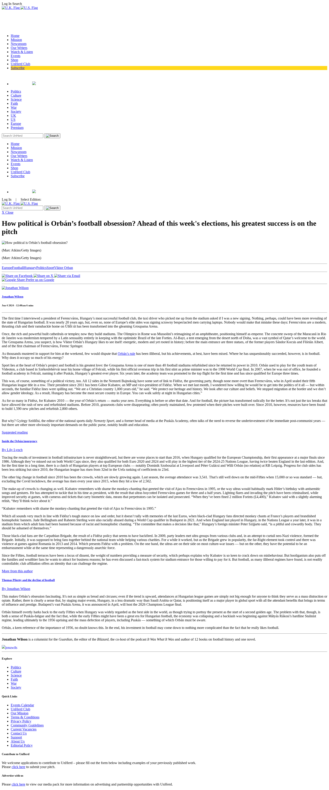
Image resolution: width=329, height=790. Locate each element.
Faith (14, 103)
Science (16, 99)
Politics (16, 91)
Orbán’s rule (126, 354)
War (14, 107)
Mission (16, 40)
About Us (18, 741)
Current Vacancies (23, 729)
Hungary (30, 268)
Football (18, 268)
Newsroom (18, 44)
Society (16, 111)
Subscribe (18, 68)
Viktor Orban (63, 268)
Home (15, 36)
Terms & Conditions (25, 717)
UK (13, 115)
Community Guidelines (27, 725)
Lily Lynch (12, 450)
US (13, 119)
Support (16, 737)
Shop (14, 60)
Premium (17, 128)
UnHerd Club (20, 64)
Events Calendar (22, 705)
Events (15, 56)
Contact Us (19, 733)
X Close (7, 212)
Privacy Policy (21, 721)
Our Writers (19, 48)
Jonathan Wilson (12, 296)
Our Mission (19, 713)
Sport (50, 268)
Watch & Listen (22, 52)
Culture (16, 95)
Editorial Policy (22, 745)
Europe (16, 124)
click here (18, 767)
